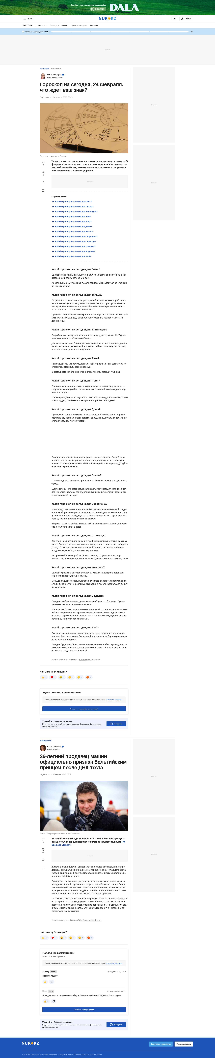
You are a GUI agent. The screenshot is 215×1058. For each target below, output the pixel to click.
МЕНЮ (30, 19)
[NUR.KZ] (107, 19)
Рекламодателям (184, 1044)
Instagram (118, 724)
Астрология (43, 25)
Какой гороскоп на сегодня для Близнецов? (76, 211)
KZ (175, 19)
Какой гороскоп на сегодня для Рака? (73, 216)
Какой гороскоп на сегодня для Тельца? (74, 206)
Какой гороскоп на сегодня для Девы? (73, 226)
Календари (54, 25)
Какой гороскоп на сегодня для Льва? (73, 221)
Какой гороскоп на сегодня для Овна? (73, 201)
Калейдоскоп (45, 741)
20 (46, 938)
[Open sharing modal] (43, 182)
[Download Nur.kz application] (107, 7)
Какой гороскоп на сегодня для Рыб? (73, 256)
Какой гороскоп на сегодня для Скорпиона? (76, 236)
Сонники (64, 25)
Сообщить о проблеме (161, 1044)
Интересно (93, 25)
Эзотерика (27, 25)
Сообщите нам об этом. (90, 660)
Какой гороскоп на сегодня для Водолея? (75, 251)
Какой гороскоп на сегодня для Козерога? (75, 246)
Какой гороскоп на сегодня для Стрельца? (75, 241)
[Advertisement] (107, 49)
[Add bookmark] (43, 190)
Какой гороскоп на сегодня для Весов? (74, 231)
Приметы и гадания (79, 25)
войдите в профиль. (114, 699)
